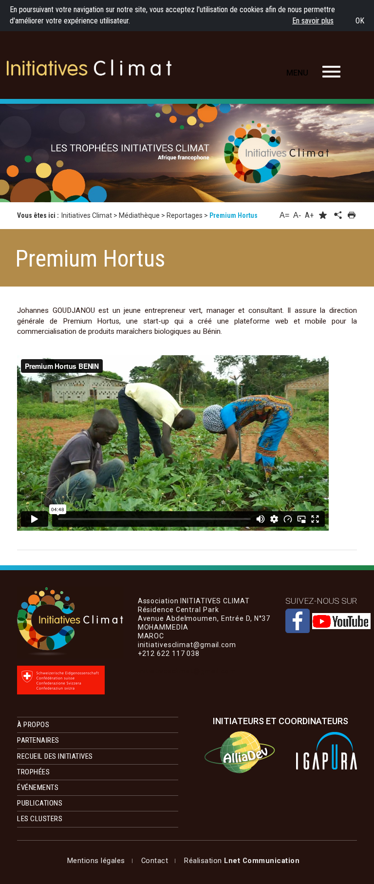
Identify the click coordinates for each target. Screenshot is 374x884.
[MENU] (331, 71)
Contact (154, 860)
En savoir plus (313, 20)
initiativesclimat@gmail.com (187, 671)
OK (359, 20)
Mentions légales (96, 860)
